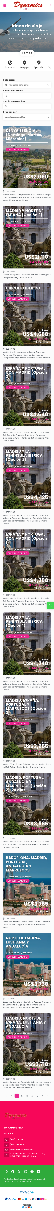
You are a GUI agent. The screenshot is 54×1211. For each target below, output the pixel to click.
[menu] (51, 5)
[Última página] (47, 1096)
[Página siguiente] (42, 1096)
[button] (27, 117)
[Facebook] (12, 1172)
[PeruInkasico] (15, 1116)
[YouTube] (32, 1172)
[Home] (6, 1172)
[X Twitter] (19, 1172)
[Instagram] (25, 1172)
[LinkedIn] (38, 1172)
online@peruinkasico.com (21, 1149)
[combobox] (27, 106)
